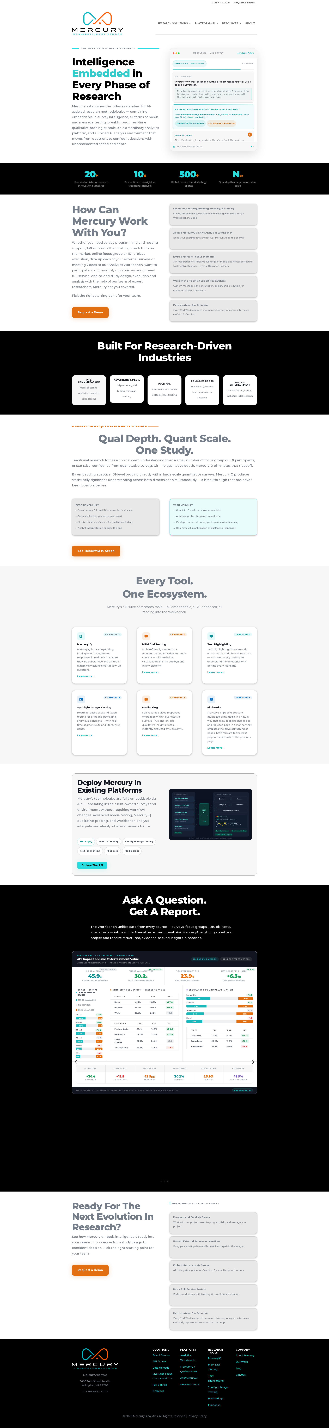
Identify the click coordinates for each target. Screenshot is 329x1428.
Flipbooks (214, 1405)
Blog (238, 1368)
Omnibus (158, 1391)
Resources (230, 23)
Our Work (242, 1361)
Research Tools (189, 1384)
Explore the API (92, 865)
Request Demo (244, 2)
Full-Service (160, 1384)
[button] (76, 1062)
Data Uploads (161, 1367)
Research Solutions (172, 23)
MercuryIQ (214, 1358)
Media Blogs (215, 1398)
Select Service (161, 1355)
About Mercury (245, 1355)
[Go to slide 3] (167, 1181)
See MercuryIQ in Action (96, 551)
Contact (241, 1374)
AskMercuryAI (189, 1378)
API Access (159, 1361)
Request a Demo (90, 312)
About (250, 23)
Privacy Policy (197, 1416)
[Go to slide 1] (161, 1181)
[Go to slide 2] (164, 1181)
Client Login (221, 2)
